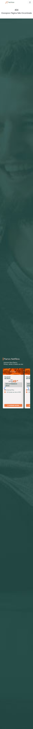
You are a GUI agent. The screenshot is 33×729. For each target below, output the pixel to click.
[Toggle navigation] (30, 2)
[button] (28, 388)
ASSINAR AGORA (14, 405)
